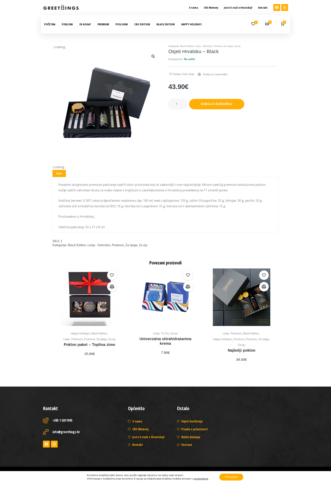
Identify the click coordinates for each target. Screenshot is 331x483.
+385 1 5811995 (62, 420)
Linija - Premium (73, 339)
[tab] (59, 173)
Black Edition (165, 24)
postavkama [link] (201, 479)
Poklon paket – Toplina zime (89, 344)
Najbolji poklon (241, 350)
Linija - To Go (161, 333)
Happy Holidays (191, 24)
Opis (59, 173)
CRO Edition (142, 24)
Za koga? (85, 24)
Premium (103, 24)
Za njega (228, 46)
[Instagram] (284, 7)
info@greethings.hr (66, 432)
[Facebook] (276, 7)
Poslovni (122, 24)
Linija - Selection (203, 46)
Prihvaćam (231, 477)
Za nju (237, 46)
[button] (193, 7)
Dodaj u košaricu (216, 104)
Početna (49, 24)
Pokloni (67, 24)
